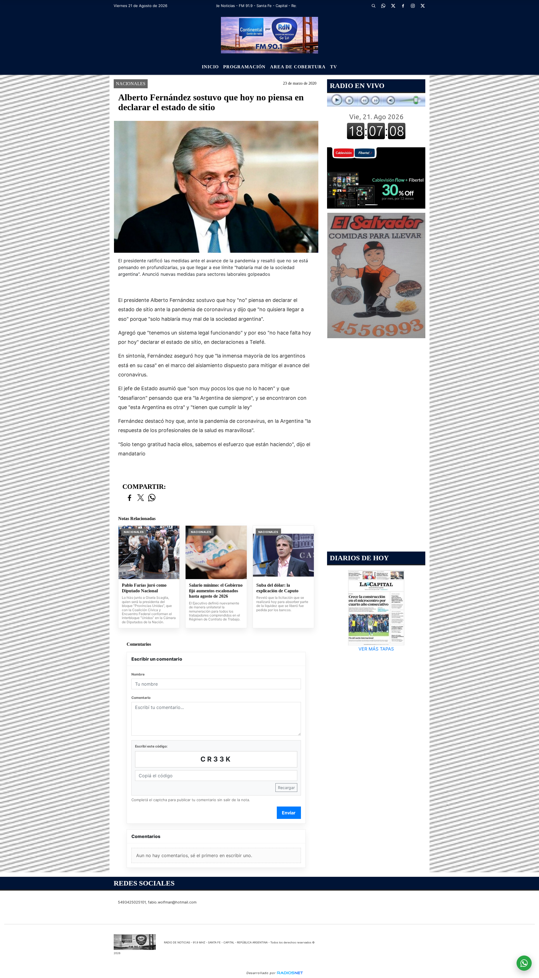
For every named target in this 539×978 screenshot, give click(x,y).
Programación (244, 66)
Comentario (140, 697)
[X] (393, 5)
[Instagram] (412, 5)
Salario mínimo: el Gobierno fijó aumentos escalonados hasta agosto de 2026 (216, 590)
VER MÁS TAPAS (376, 649)
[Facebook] (403, 5)
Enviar (289, 813)
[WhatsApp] (383, 5)
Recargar (286, 787)
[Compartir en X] (140, 498)
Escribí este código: (151, 746)
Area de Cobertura (298, 66)
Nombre (138, 674)
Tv (333, 66)
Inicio (210, 66)
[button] (373, 5)
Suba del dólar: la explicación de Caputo (277, 588)
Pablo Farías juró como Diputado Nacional (144, 588)
